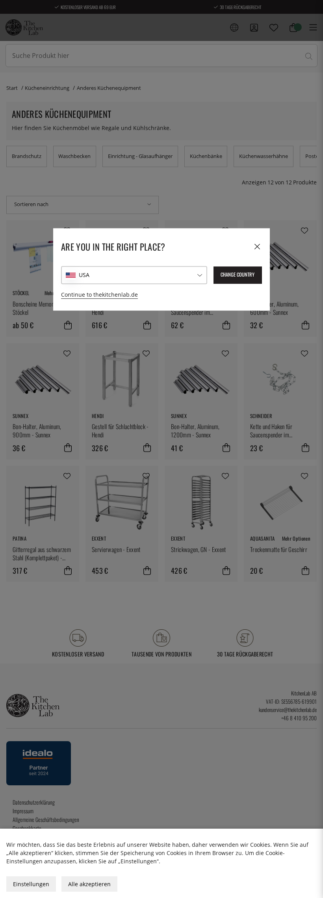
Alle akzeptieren (89, 884)
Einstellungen (31, 884)
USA (84, 275)
